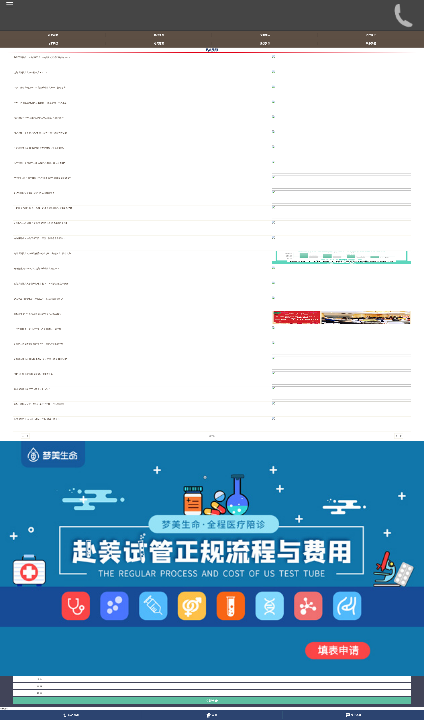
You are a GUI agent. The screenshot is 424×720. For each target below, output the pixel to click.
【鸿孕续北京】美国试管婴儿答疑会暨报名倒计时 (37, 329)
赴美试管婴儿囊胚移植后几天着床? (30, 72)
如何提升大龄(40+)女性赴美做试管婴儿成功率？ (36, 268)
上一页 (25, 436)
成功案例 (159, 35)
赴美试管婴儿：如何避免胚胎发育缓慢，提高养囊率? (39, 148)
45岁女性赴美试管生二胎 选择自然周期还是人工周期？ (40, 163)
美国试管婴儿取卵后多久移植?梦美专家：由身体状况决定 (41, 359)
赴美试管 (53, 35)
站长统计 (4, 708)
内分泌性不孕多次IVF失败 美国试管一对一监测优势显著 (40, 133)
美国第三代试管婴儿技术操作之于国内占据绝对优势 (38, 344)
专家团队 (265, 35)
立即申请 (212, 700)
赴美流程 (159, 43)
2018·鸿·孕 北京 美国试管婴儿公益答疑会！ (34, 374)
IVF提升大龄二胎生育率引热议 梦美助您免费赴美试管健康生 (42, 178)
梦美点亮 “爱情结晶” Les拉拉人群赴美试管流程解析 (38, 299)
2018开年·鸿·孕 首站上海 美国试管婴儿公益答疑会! (38, 314)
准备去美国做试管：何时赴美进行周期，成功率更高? (39, 404)
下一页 (398, 436)
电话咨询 (73, 715)
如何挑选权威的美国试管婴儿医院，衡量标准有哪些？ (39, 238)
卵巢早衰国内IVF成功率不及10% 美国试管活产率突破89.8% (42, 57)
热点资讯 (265, 43)
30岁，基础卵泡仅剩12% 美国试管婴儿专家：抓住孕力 (40, 87)
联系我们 (371, 43)
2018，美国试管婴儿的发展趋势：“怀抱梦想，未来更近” (41, 103)
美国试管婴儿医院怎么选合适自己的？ (32, 389)
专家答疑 (53, 43)
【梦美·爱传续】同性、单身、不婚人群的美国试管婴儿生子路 (43, 208)
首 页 (215, 715)
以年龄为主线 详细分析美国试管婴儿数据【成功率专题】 (41, 223)
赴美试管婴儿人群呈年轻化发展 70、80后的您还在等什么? (41, 284)
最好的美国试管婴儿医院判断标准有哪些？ (34, 193)
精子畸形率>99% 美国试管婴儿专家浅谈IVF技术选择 (39, 118)
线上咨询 (356, 715)
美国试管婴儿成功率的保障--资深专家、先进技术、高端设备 (42, 253)
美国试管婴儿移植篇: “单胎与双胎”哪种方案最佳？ (38, 419)
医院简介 (371, 35)
